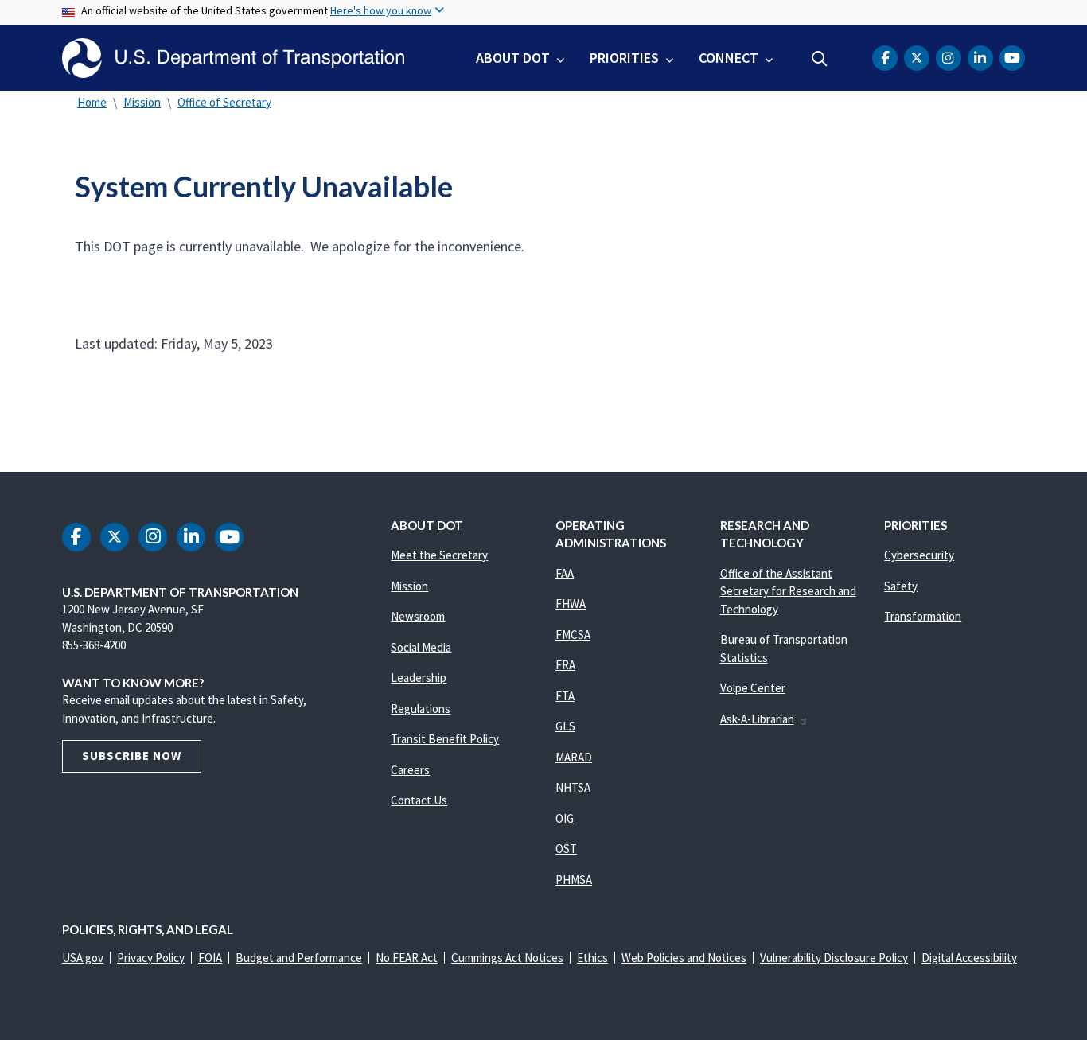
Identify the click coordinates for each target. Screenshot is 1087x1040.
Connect (728, 58)
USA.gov (82, 957)
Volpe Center (752, 687)
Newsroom (418, 616)
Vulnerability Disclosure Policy (834, 957)
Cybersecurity (919, 555)
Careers (410, 769)
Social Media (421, 647)
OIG (564, 818)
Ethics (592, 957)
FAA (564, 573)
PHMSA (573, 879)
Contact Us (419, 800)
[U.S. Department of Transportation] (233, 58)
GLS (565, 726)
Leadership (418, 677)
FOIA (210, 957)
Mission (142, 102)
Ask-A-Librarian (757, 718)
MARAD (573, 757)
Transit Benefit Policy (445, 738)
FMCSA (572, 634)
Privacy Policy (151, 957)
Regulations (420, 708)
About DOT (513, 58)
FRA (565, 664)
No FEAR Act (407, 957)
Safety (901, 586)
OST (566, 848)
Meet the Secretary (439, 555)
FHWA (570, 603)
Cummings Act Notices (507, 957)
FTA (565, 695)
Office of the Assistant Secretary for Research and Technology (788, 591)
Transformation (922, 616)
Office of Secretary (224, 102)
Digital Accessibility (969, 957)
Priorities (624, 58)
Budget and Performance (299, 957)
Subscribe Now (131, 755)
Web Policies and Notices (683, 957)
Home (92, 102)
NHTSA (572, 787)
